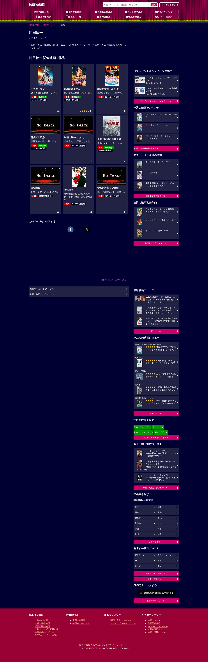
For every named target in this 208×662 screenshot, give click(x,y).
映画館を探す (44, 17)
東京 (137, 507)
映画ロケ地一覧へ (155, 579)
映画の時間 (34, 25)
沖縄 (160, 534)
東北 (160, 518)
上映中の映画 (74, 12)
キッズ (161, 561)
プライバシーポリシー (118, 645)
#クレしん (157, 427)
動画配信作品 (135, 17)
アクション (140, 555)
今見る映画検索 (168, 5)
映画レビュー (155, 413)
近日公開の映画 (134, 12)
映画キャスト (49, 25)
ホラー (161, 566)
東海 (160, 512)
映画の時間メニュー (43, 12)
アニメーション (164, 555)
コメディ (139, 566)
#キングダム (160, 432)
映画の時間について (155, 601)
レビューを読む (165, 17)
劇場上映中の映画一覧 (155, 196)
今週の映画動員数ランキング (147, 148)
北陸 (160, 523)
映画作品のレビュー (44, 632)
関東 (160, 507)
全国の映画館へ (155, 542)
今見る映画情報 (155, 629)
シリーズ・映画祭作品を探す (155, 437)
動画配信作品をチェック (155, 243)
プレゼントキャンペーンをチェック (155, 101)
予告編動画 (105, 17)
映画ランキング (165, 12)
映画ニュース (74, 17)
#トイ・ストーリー (142, 432)
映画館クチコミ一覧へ (155, 573)
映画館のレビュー (81, 623)
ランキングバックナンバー (123, 623)
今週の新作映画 (104, 12)
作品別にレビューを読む (46, 635)
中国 (137, 529)
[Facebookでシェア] (70, 229)
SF (136, 561)
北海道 (138, 518)
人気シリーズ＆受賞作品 (46, 629)
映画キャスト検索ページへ (42, 289)
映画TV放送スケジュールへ (155, 488)
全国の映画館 (78, 620)
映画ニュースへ (155, 331)
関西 (137, 512)
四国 (160, 529)
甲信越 (138, 523)
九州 (137, 534)
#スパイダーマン (141, 427)
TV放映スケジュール (157, 626)
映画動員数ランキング (120, 620)
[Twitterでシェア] (87, 229)
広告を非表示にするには (115, 280)
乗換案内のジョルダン (94, 645)
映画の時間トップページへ (42, 294)
